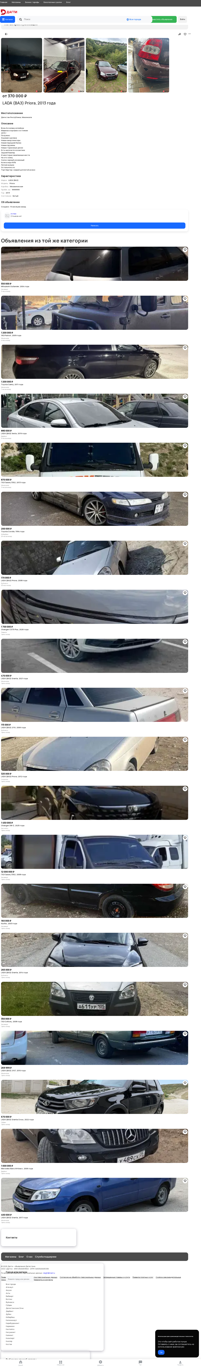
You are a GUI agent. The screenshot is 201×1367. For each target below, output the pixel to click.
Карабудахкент (12, 1323)
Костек (9, 1344)
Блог (68, 2)
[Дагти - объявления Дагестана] (9, 12)
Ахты (8, 1293)
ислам (13, 213)
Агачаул (9, 1287)
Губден (9, 1305)
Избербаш (10, 1317)
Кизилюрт (10, 1338)
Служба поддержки (45, 1256)
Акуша (8, 1290)
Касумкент (10, 1332)
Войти (182, 19)
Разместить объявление (161, 19)
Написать (95, 226)
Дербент (9, 1311)
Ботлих (9, 1299)
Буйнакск (10, 1302)
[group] (21, 65)
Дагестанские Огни (15, 1308)
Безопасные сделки (53, 2)
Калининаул (11, 1320)
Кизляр (9, 1341)
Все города (11, 1284)
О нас (29, 1256)
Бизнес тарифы (32, 2)
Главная (3, 2)
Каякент (9, 1335)
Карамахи (10, 1326)
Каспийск (10, 1329)
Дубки (8, 1314)
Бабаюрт (9, 1296)
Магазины (16, 2)
